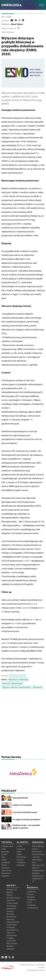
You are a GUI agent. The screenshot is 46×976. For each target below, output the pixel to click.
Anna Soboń (17, 24)
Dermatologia (11, 906)
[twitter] (19, 20)
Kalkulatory (36, 873)
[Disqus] (23, 723)
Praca (3, 857)
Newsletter (5, 852)
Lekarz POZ (10, 900)
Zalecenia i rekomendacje (12, 683)
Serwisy (19, 846)
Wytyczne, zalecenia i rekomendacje (16, 687)
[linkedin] (23, 20)
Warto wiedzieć (12, 943)
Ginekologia (11, 927)
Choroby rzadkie (12, 903)
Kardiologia (10, 919)
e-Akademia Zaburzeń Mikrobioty (31, 894)
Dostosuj (35, 849)
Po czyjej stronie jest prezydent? (27, 819)
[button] (41, 5)
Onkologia (10, 911)
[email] (12, 20)
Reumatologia (11, 917)
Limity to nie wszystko (22, 805)
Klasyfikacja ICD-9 (38, 876)
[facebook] (16, 20)
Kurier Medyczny (12, 930)
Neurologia (10, 914)
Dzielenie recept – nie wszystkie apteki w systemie (26, 826)
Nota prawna (5, 873)
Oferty (3, 849)
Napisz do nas (6, 870)
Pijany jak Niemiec (20, 797)
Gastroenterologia (13, 922)
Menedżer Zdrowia (13, 898)
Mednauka (20, 865)
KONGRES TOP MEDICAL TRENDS (12, 892)
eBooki (19, 854)
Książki (19, 852)
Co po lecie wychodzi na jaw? (25, 812)
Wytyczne (35, 868)
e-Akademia (21, 862)
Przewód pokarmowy (17, 676)
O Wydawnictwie (7, 846)
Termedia (41, 970)
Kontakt (4, 854)
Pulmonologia (11, 925)
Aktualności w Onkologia (18, 679)
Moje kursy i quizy (38, 865)
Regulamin (5, 876)
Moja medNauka (38, 846)
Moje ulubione (37, 852)
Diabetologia (11, 908)
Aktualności (37, 687)
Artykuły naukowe (38, 870)
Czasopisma (21, 849)
